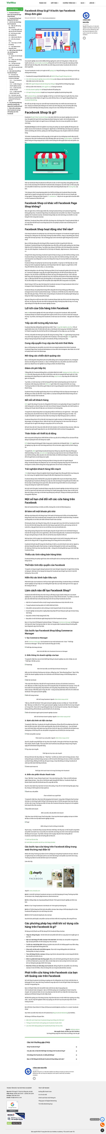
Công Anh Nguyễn (40, 1068)
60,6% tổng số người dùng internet (61, 76)
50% (71, 443)
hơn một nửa (43, 453)
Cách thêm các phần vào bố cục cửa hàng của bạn (40, 842)
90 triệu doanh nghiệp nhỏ (33, 89)
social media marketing (41, 63)
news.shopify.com (34, 890)
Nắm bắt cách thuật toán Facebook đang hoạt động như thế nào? (45, 1020)
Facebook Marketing (31, 100)
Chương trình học (69, 3)
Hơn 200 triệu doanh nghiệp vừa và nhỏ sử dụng (40, 79)
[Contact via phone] (102, 1125)
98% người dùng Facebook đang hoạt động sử (42, 84)
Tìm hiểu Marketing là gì (45, 1104)
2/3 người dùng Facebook (33, 92)
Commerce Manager (65, 622)
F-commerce (52, 196)
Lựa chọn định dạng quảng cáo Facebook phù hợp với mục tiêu (44, 1026)
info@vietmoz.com (16, 1097)
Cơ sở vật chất (42, 1094)
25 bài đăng (36, 1070)
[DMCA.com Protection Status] (14, 1124)
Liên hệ (91, 3)
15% (64, 335)
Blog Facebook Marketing (49, 18)
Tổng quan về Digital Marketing (47, 1101)
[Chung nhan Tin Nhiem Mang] (16, 1120)
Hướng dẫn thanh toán (45, 1091)
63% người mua (46, 86)
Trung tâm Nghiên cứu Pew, (64, 327)
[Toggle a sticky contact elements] (102, 1130)
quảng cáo (53, 70)
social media (58, 376)
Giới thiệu (54, 3)
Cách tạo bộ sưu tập (32, 839)
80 (28, 312)
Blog (82, 3)
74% (69, 337)
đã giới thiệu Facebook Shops (39, 117)
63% (26, 404)
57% (26, 443)
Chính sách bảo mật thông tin (47, 1097)
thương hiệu (72, 186)
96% (34, 451)
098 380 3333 (16, 1095)
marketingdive (68, 138)
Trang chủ (42, 3)
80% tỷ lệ (48, 384)
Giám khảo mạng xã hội (61, 699)
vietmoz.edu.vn (75, 1029)
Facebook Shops (32, 96)
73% (26, 473)
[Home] (34, 1078)
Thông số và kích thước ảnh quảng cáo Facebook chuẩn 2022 (44, 1023)
